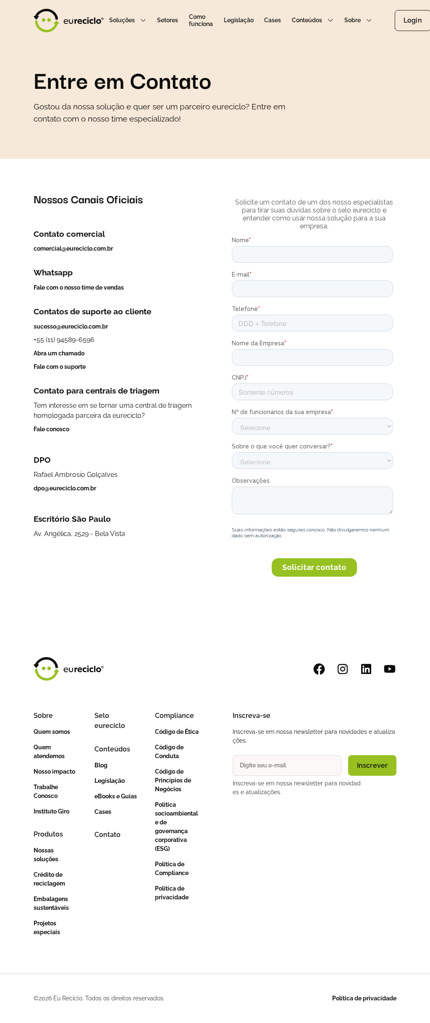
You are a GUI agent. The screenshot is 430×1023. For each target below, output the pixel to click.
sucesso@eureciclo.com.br (71, 326)
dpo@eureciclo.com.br (65, 488)
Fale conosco (51, 429)
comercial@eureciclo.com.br (73, 248)
